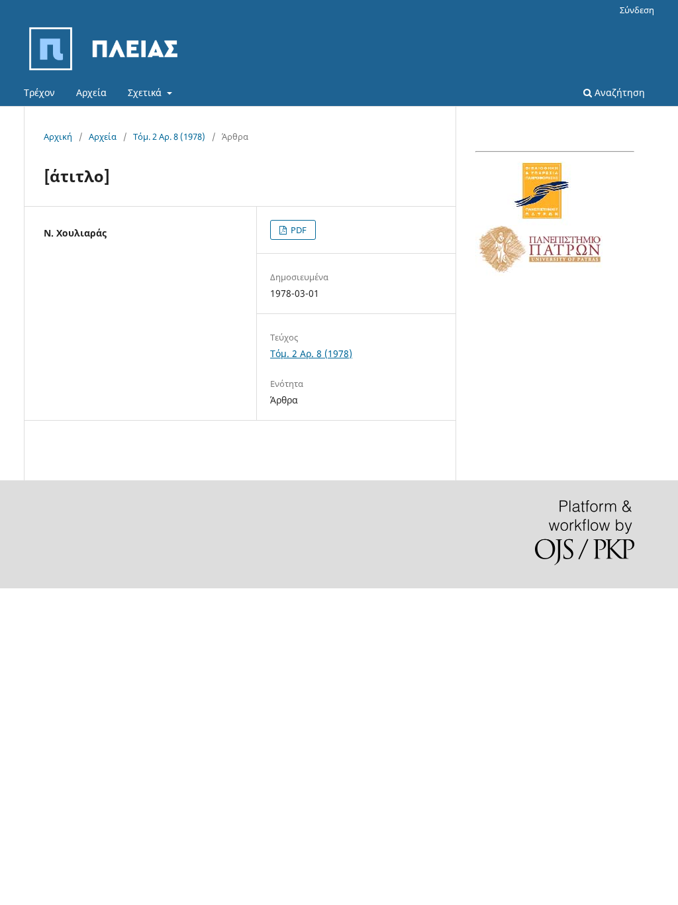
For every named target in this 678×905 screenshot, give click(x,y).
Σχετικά (146, 92)
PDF (298, 230)
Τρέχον (39, 92)
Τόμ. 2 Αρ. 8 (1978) (169, 136)
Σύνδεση (637, 10)
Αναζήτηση (618, 92)
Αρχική (58, 136)
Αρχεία (91, 92)
